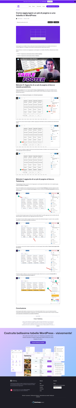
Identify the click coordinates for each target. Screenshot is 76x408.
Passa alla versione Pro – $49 (53, 6)
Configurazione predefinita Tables (59, 385)
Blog (40, 383)
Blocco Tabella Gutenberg (39, 89)
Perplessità (56, 22)
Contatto (41, 387)
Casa (30, 6)
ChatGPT (50, 22)
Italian (57, 387)
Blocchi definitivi (27, 389)
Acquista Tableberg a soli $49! (38, 342)
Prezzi (54, 383)
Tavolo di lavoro (19, 184)
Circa (41, 390)
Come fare (18, 9)
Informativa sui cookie (44, 395)
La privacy (28, 395)
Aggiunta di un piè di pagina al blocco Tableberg (30, 55)
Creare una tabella (19, 89)
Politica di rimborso (35, 395)
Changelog (42, 388)
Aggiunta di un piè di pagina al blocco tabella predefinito (31, 53)
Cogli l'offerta (50, 1)
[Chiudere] (75, 1)
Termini (23, 395)
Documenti (42, 385)
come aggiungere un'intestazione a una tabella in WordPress (27, 313)
